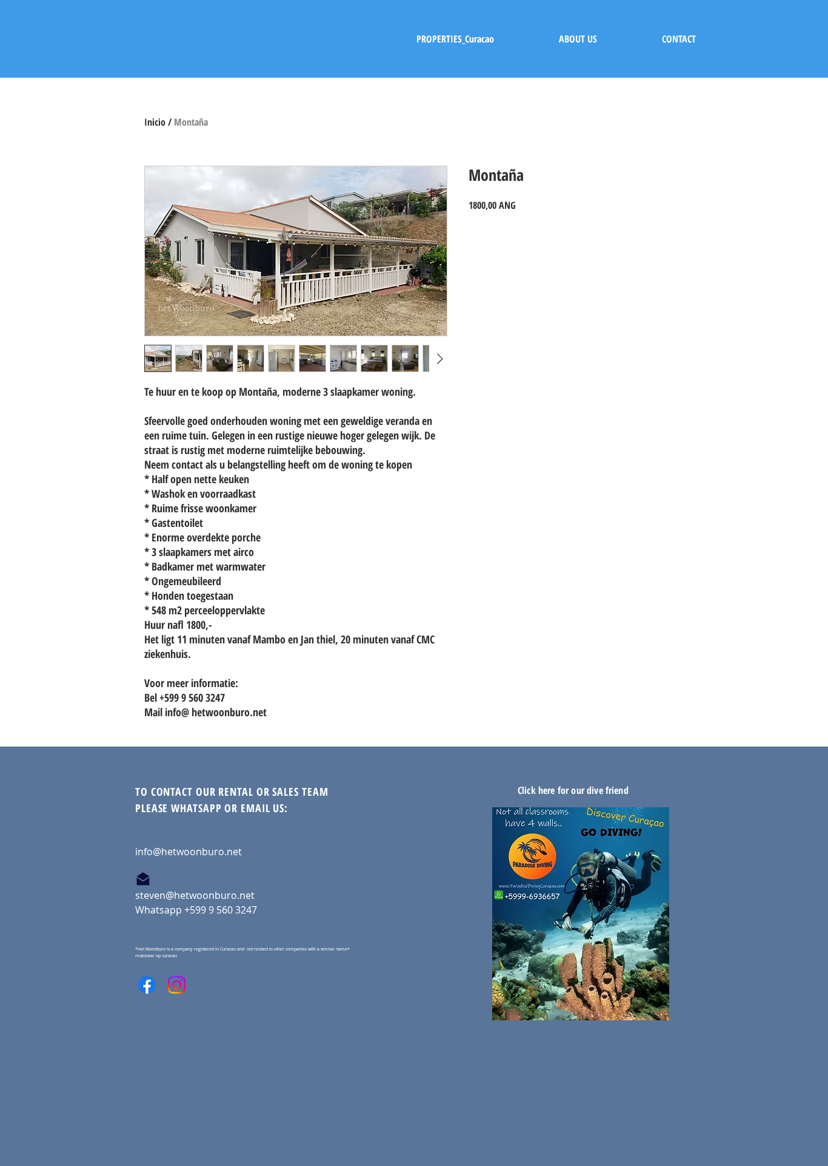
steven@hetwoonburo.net (195, 895)
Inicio (154, 122)
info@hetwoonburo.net (188, 851)
